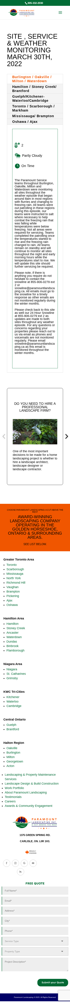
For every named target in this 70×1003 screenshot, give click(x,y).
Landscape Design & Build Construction (32, 783)
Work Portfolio (14, 788)
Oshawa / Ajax (25, 122)
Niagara (11, 669)
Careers (10, 801)
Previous (4, 436)
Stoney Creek (15, 628)
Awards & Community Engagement (28, 806)
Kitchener (12, 697)
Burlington (13, 752)
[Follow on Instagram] (15, 863)
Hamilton (12, 623)
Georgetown (14, 761)
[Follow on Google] (24, 863)
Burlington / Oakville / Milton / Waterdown (32, 79)
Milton (10, 757)
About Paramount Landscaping (26, 792)
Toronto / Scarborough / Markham (33, 108)
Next (65, 436)
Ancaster (12, 632)
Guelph (11, 725)
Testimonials (13, 797)
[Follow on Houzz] (20, 871)
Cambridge (13, 706)
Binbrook (12, 646)
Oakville (11, 748)
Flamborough (15, 650)
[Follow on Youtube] (33, 863)
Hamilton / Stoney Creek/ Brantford (34, 89)
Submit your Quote (53, 982)
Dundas (11, 641)
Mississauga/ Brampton (33, 116)
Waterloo (12, 701)
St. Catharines (16, 673)
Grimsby (12, 678)
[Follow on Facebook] (6, 863)
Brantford (12, 729)
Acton (10, 766)
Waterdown (14, 637)
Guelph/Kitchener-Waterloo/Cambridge (30, 98)
